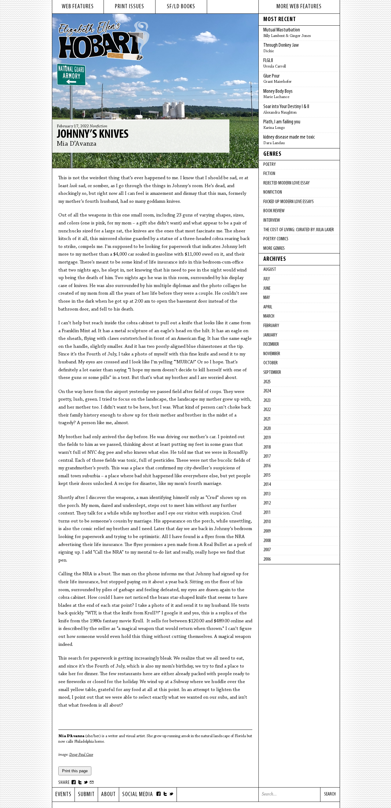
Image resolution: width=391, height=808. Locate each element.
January (270, 335)
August (269, 269)
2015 (267, 475)
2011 (267, 512)
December (271, 344)
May (266, 297)
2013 (267, 494)
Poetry (269, 164)
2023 (267, 400)
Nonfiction (98, 126)
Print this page (75, 771)
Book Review (273, 211)
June (266, 288)
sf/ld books (181, 7)
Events (63, 795)
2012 (267, 503)
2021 (267, 419)
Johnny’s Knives (93, 135)
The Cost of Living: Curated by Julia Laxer (298, 229)
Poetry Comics (275, 239)
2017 (267, 456)
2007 (267, 550)
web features (78, 7)
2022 (267, 409)
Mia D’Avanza (77, 144)
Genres (272, 154)
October (270, 363)
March (268, 316)
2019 (267, 437)
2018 (267, 447)
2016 (267, 466)
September (272, 372)
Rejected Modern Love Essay (286, 183)
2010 (267, 521)
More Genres (274, 248)
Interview (271, 220)
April (267, 307)
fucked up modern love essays (288, 201)
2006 (267, 559)
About (108, 795)
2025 (267, 382)
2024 (267, 391)
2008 (267, 540)
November (271, 353)
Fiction (269, 173)
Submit (86, 795)
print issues (129, 7)
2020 (267, 428)
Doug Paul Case (81, 755)
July (266, 279)
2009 (267, 531)
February (271, 325)
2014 (267, 484)
